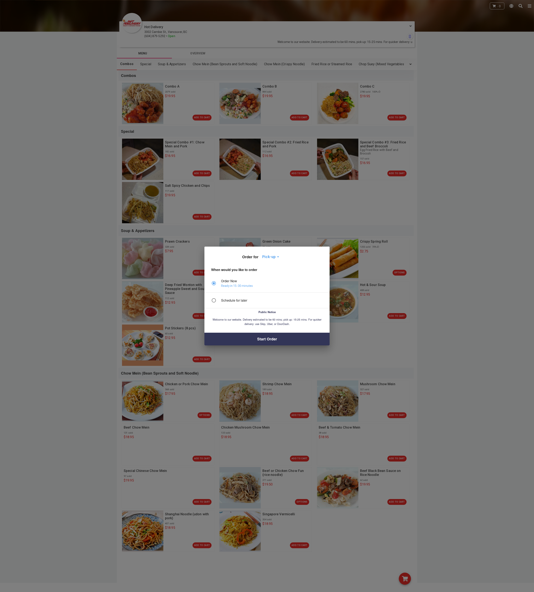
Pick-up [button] (269, 257)
